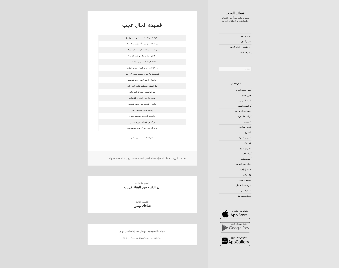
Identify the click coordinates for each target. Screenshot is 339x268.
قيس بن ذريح (245, 148)
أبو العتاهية (246, 153)
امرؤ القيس (246, 95)
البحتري (248, 132)
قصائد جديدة (246, 36)
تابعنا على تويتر (127, 231)
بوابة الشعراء (162, 158)
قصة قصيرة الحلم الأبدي (240, 47)
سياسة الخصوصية (156, 231)
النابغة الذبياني (245, 100)
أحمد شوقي (246, 159)
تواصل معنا (141, 231)
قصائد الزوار (246, 191)
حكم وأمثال (246, 42)
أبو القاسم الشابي (243, 164)
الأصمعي (247, 122)
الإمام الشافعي (244, 127)
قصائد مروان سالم (129, 158)
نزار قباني (247, 175)
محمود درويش (245, 180)
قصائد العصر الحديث (147, 158)
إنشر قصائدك (245, 52)
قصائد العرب (235, 13)
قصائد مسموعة (244, 196)
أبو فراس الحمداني (243, 111)
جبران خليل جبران (243, 185)
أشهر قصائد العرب (243, 90)
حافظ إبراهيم (245, 169)
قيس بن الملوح (244, 138)
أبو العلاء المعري (244, 116)
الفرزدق (247, 143)
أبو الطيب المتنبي (244, 106)
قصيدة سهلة (114, 158)
